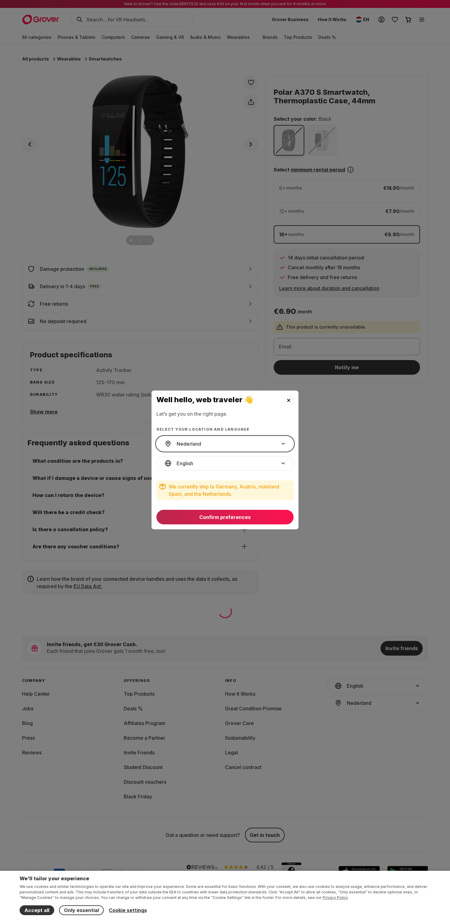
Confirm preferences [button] (225, 517)
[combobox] (225, 443)
